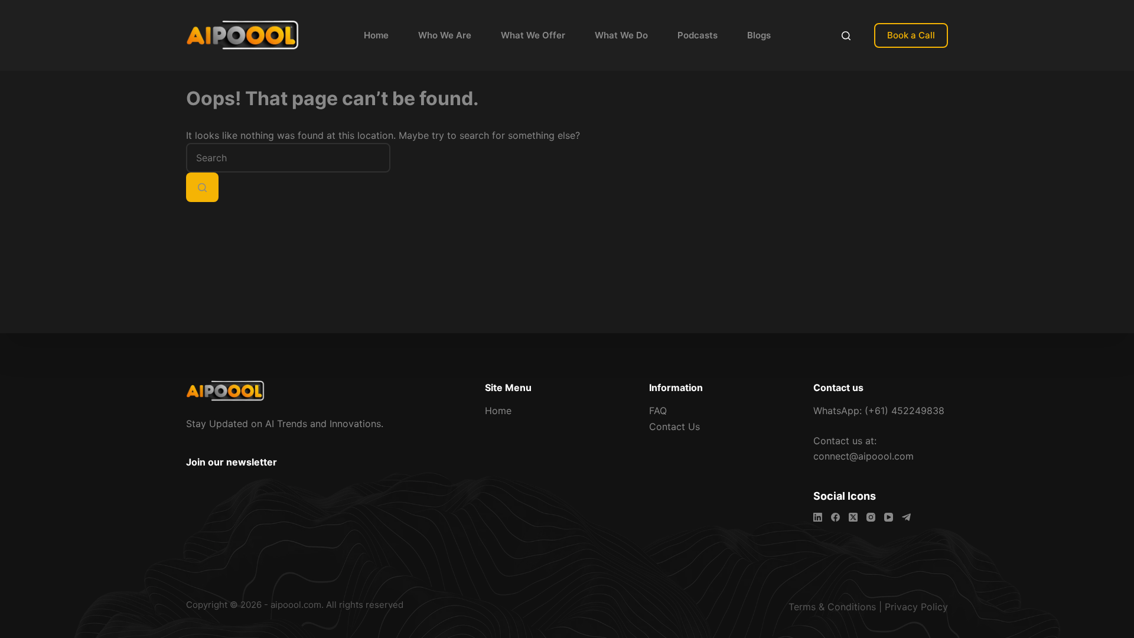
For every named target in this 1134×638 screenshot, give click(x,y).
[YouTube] (888, 517)
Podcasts (697, 35)
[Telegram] (906, 517)
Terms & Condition (829, 607)
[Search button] (202, 187)
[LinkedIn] (817, 517)
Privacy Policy (916, 607)
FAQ (658, 410)
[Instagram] (870, 517)
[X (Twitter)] (853, 517)
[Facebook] (835, 517)
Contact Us (674, 426)
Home (376, 35)
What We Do (621, 35)
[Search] (846, 35)
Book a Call (911, 35)
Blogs (759, 35)
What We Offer (533, 35)
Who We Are (444, 35)
